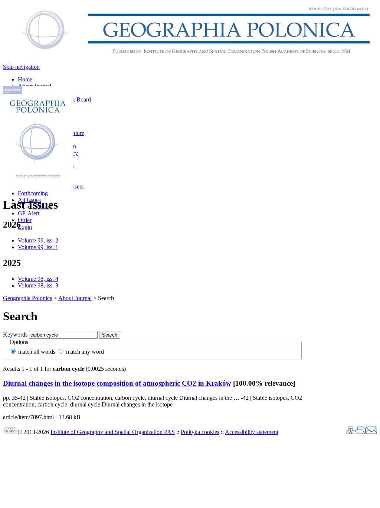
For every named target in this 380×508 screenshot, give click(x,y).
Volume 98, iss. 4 (38, 279)
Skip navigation (21, 67)
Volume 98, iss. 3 (38, 285)
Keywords (15, 334)
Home (25, 79)
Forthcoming (33, 193)
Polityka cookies (200, 432)
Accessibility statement (251, 432)
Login (25, 227)
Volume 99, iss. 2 (38, 240)
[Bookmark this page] (360, 432)
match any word (85, 351)
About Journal (75, 298)
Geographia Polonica (27, 298)
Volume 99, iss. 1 (38, 247)
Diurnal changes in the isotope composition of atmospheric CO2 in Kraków (117, 383)
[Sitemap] (350, 432)
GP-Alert (28, 213)
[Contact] (371, 432)
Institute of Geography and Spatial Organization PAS (112, 432)
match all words (36, 351)
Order (25, 220)
